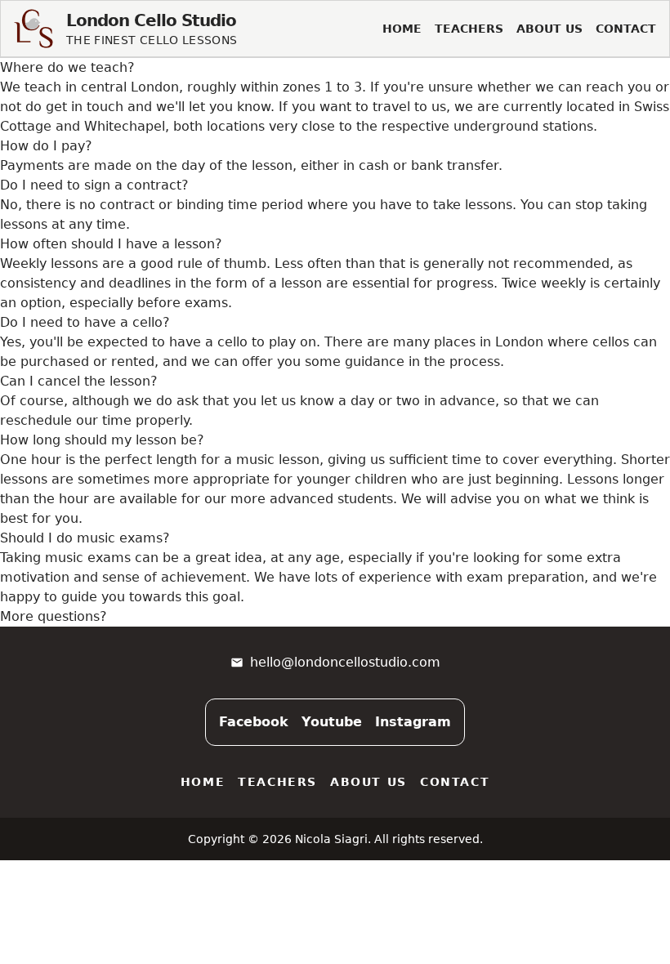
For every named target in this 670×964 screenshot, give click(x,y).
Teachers (469, 28)
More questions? (53, 616)
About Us (549, 28)
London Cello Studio (151, 20)
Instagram (413, 722)
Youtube (332, 722)
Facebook (253, 722)
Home (402, 28)
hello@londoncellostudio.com (345, 662)
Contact (626, 28)
